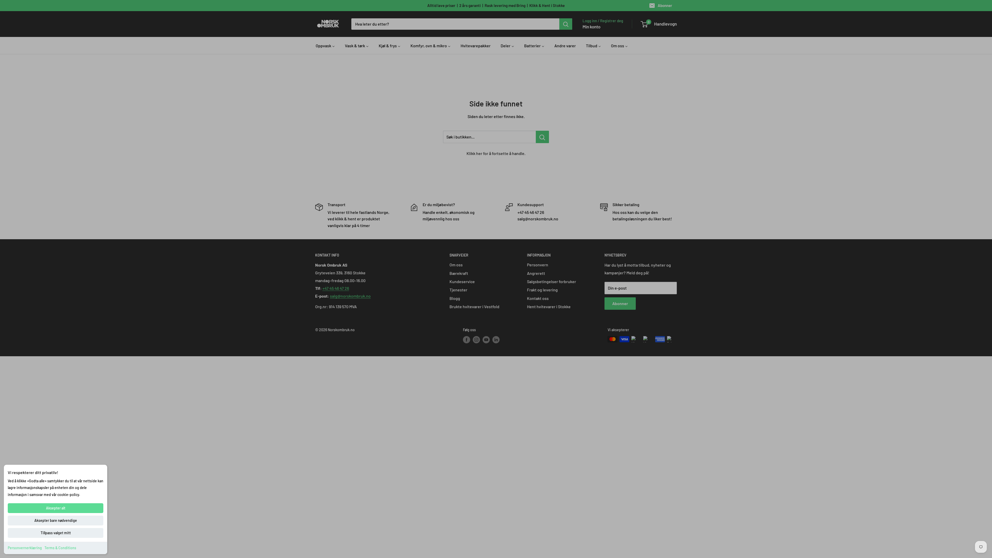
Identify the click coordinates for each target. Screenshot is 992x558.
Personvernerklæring (25, 548)
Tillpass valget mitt (56, 533)
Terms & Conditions (60, 548)
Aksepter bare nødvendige (55, 520)
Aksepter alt (55, 508)
